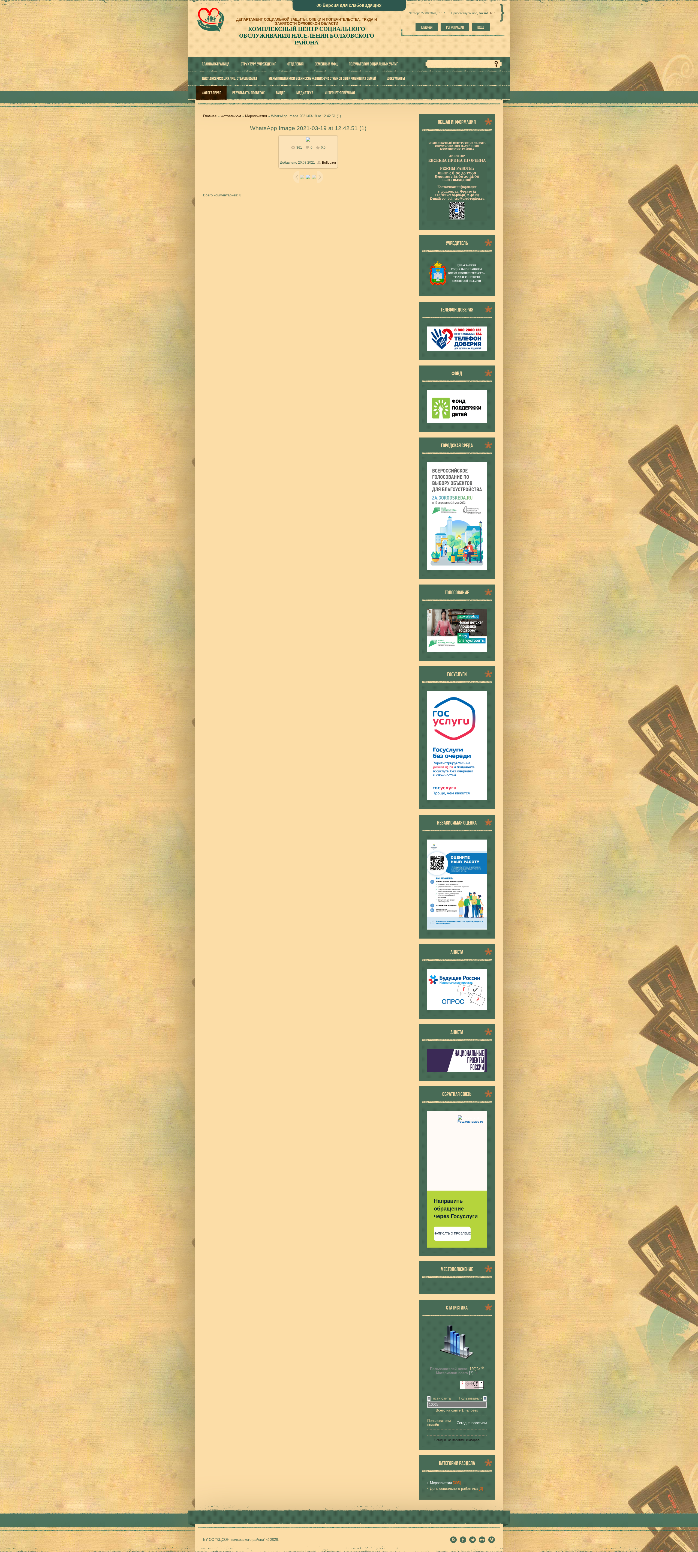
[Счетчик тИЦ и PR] (472, 1388)
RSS (493, 13)
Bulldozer (329, 162)
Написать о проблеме (452, 1233)
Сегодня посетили (472, 1423)
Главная (426, 27)
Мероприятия (256, 116)
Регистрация (455, 27)
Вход (480, 27)
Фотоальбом (231, 116)
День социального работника (454, 1489)
